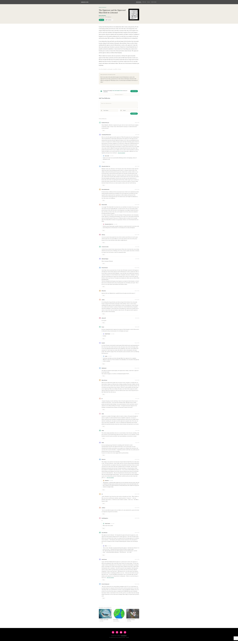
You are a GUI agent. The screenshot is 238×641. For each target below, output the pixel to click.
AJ (102, 494)
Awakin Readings (102, 7)
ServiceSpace (123, 635)
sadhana (103, 507)
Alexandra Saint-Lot (106, 166)
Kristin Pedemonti (105, 584)
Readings (138, 2)
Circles (144, 2)
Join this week (134, 91)
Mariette (103, 459)
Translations (109, 19)
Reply (104, 130)
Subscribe (153, 2)
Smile (103, 430)
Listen (102, 19)
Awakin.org (85, 2)
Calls (148, 2)
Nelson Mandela (102, 15)
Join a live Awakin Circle (117, 90)
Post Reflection (134, 113)
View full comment (121, 152)
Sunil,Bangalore (105, 518)
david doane (104, 559)
